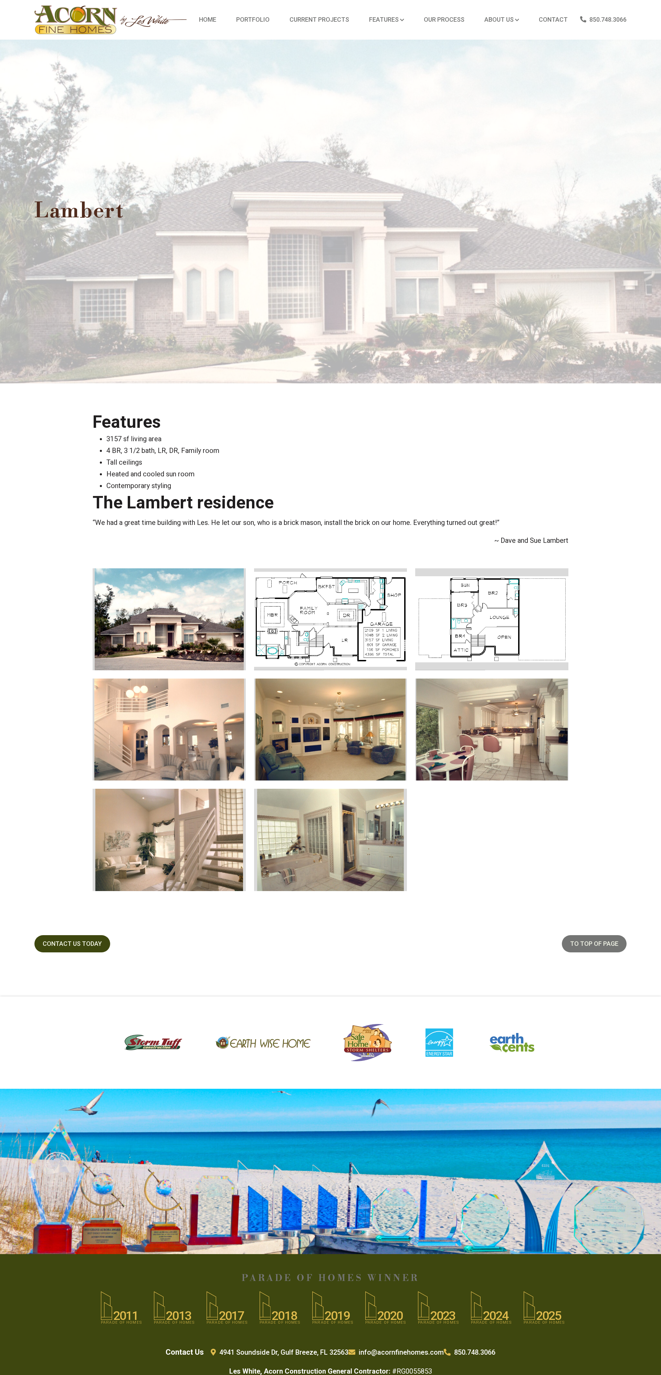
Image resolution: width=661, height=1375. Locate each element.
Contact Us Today (72, 943)
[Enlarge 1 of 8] (232, 577)
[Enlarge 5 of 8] (394, 687)
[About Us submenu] (517, 20)
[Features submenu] (402, 20)
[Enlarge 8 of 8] (391, 797)
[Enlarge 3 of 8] (559, 577)
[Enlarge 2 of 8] (398, 577)
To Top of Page (594, 943)
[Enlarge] (177, 24)
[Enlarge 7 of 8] (231, 797)
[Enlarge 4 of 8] (233, 687)
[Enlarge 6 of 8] (557, 687)
